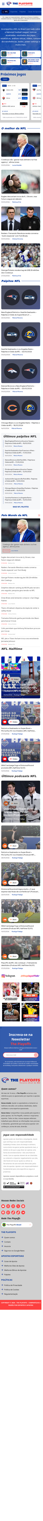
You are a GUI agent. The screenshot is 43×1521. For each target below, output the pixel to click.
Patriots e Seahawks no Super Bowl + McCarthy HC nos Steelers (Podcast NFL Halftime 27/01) (18, 854)
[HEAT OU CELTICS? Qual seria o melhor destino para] (11, 1012)
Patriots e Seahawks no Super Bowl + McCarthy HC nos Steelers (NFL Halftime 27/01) (18, 730)
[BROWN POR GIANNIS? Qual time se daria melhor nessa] (30, 991)
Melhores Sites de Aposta (14, 1266)
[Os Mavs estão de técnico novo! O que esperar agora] (30, 1012)
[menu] (3, 4)
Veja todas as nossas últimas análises (13, 114)
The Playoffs (8, 1232)
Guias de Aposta (10, 1261)
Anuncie (7, 1246)
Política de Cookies (11, 1289)
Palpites (23, 11)
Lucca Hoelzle (17, 165)
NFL (6, 11)
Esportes (13, 11)
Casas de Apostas (35, 11)
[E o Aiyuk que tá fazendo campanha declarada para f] (11, 991)
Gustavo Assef (11, 634)
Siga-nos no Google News (14, 1251)
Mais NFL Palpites (21, 507)
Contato (7, 1242)
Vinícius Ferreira (17, 239)
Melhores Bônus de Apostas (15, 1270)
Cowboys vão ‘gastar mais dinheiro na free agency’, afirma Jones (19, 545)
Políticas (6, 1279)
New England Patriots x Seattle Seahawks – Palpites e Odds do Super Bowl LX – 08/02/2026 (19, 314)
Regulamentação (11, 1294)
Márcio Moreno (17, 318)
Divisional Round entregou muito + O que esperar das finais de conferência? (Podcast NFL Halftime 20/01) (19, 891)
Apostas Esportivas (12, 1256)
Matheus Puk (16, 202)
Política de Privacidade (13, 1285)
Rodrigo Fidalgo (17, 734)
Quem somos (9, 1237)
